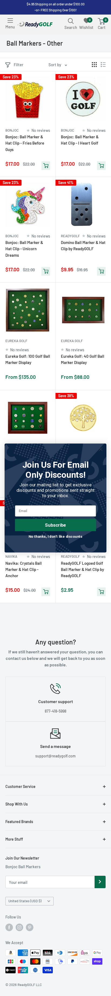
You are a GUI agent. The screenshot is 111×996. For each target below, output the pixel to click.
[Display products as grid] (94, 64)
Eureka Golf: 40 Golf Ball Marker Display (82, 359)
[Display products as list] (103, 64)
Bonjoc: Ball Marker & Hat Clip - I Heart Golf (80, 139)
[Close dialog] (101, 449)
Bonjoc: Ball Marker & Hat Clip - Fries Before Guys (24, 143)
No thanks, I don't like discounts (55, 536)
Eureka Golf (16, 341)
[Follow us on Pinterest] (29, 927)
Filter (18, 64)
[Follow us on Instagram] (19, 927)
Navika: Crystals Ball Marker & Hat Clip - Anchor (23, 569)
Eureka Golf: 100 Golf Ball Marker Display (27, 359)
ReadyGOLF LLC (30, 984)
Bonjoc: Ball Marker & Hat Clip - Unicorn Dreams (24, 249)
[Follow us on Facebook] (9, 927)
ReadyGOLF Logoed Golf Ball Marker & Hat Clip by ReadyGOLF (82, 569)
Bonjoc (12, 130)
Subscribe (55, 525)
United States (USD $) (24, 901)
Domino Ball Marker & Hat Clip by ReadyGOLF (83, 245)
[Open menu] (10, 20)
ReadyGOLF (70, 236)
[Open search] (71, 21)
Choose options (45, 379)
